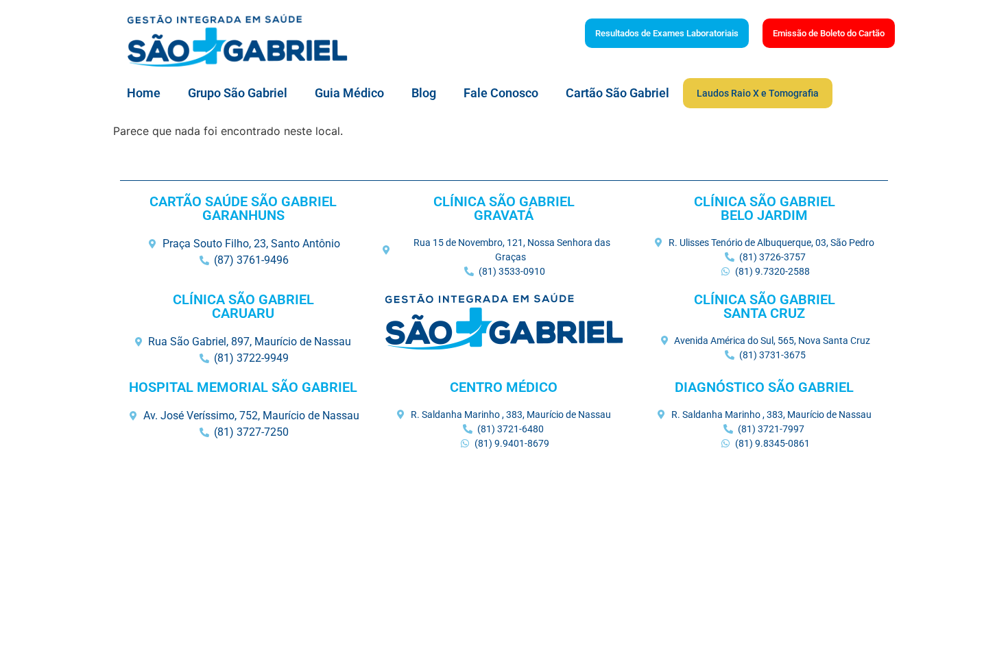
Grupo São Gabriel (237, 93)
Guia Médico (349, 93)
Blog (423, 93)
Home (143, 93)
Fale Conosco (501, 93)
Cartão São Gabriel (617, 93)
